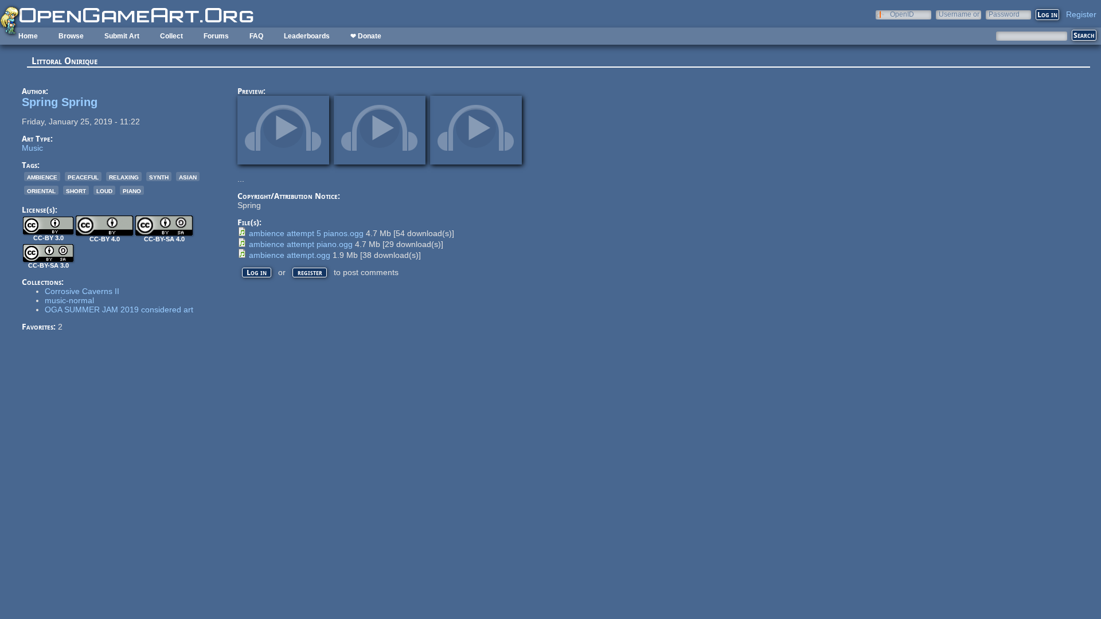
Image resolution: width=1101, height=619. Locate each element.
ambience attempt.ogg (289, 255)
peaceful (83, 176)
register (310, 272)
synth (159, 176)
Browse (71, 36)
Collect (171, 36)
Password (1004, 14)
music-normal (69, 300)
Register (1081, 14)
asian (188, 176)
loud (104, 190)
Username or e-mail (959, 14)
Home (28, 36)
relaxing (124, 176)
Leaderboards (307, 36)
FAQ (256, 36)
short (76, 190)
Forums (216, 36)
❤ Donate (365, 36)
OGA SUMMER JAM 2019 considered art (119, 309)
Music (32, 147)
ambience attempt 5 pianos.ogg (306, 233)
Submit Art (121, 36)
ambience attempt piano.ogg (301, 244)
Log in (257, 272)
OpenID (902, 14)
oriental (41, 190)
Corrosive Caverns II (82, 291)
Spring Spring (59, 102)
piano (132, 190)
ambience (42, 176)
